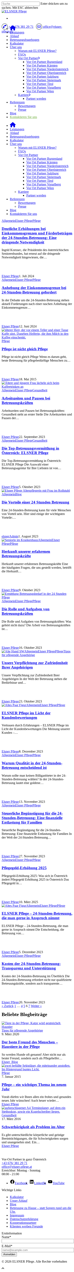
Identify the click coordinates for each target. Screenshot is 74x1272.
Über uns (16, 47)
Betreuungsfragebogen (24, 39)
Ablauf (14, 36)
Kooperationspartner (23, 1222)
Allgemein (8, 220)
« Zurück (8, 1006)
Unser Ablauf (18, 1200)
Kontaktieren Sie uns (23, 117)
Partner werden (36, 98)
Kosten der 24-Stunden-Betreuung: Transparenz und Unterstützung (31, 966)
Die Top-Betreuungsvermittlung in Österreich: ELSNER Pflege (30, 450)
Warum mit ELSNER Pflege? (37, 50)
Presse (22, 109)
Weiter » (36, 1006)
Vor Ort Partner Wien (40, 91)
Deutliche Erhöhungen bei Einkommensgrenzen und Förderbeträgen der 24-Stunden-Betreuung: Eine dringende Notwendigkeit (37, 235)
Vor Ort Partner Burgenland (44, 62)
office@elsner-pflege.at (17, 1166)
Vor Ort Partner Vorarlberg (43, 87)
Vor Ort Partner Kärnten (42, 65)
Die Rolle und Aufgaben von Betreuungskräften (26, 611)
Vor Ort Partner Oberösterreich (46, 73)
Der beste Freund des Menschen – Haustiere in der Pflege (30, 1044)
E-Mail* (7, 1246)
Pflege (36, 220)
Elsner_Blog (10, 1062)
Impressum (17, 1215)
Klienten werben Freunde (26, 1226)
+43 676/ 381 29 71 (14, 1163)
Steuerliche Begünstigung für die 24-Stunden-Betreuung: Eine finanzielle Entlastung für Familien (32, 817)
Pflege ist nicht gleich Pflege (25, 349)
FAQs (22, 54)
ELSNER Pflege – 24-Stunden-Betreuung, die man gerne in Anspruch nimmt (37, 915)
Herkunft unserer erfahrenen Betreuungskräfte (26, 553)
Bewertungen (27, 106)
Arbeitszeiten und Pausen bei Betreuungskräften (26, 400)
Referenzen (17, 102)
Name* (6, 1237)
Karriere (23, 95)
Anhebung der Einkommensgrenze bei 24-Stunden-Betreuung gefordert (34, 290)
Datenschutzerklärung (24, 1219)
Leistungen (17, 32)
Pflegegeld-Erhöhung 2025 (24, 868)
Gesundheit (39, 390)
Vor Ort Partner (28, 58)
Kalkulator (17, 43)
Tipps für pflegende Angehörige (22, 1030)
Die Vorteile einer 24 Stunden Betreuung (35, 502)
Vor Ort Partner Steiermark (43, 80)
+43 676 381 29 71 (21, 26)
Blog (13, 113)
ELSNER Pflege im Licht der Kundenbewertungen (26, 715)
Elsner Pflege (23, 220)
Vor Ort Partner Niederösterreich (47, 69)
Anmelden (9, 1254)
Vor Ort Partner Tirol (39, 84)
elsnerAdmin (10, 536)
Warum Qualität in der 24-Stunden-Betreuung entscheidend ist (32, 765)
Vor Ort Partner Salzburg (42, 76)
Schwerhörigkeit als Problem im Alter (33, 1127)
